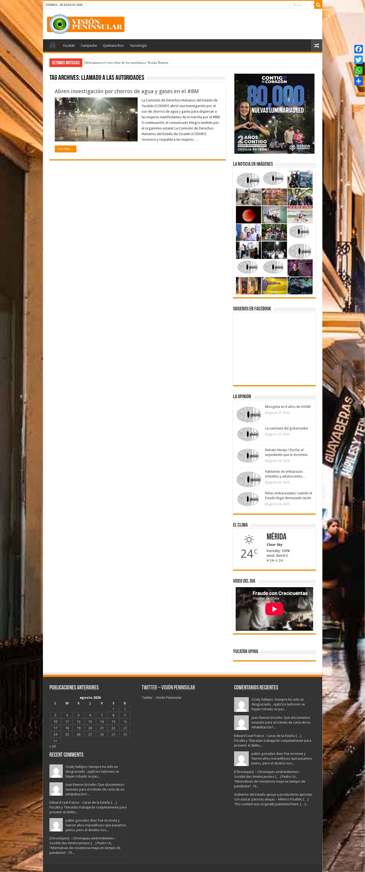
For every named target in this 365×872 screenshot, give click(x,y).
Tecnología (138, 46)
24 (55, 734)
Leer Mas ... (65, 149)
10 (55, 722)
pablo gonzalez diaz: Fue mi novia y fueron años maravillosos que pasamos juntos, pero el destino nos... (95, 825)
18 (67, 728)
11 (67, 722)
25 (67, 734)
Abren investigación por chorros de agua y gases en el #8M (127, 91)
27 (90, 734)
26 (78, 734)
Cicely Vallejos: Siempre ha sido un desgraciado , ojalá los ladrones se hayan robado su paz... (92, 771)
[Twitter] (358, 59)
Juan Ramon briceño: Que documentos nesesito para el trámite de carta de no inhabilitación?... (95, 789)
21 (102, 728)
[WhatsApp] (358, 70)
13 (90, 722)
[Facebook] (358, 49)
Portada (53, 44)
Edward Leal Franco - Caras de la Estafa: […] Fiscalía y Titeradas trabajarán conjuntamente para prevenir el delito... (88, 807)
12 (78, 722)
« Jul (52, 746)
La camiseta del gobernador (286, 428)
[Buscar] (318, 5)
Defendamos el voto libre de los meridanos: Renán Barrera (126, 63)
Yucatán (69, 46)
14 (102, 722)
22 (113, 728)
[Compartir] (358, 81)
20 (90, 728)
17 (55, 728)
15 (113, 722)
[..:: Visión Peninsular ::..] (86, 23)
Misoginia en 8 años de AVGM (287, 407)
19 (78, 728)
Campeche (89, 46)
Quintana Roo (113, 46)
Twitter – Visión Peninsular (168, 688)
